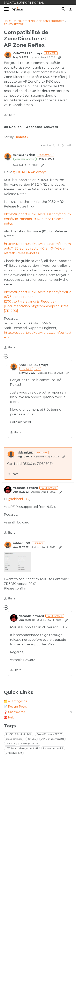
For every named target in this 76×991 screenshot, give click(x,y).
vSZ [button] (10, 743)
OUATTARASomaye (27, 53)
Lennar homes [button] (53, 748)
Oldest (21, 137)
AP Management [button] (52, 738)
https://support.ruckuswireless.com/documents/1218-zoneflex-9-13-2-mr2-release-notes (37, 218)
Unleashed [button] (14, 752)
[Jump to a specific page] (69, 145)
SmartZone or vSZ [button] (49, 734)
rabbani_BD (25, 452)
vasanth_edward (25, 488)
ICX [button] (31, 738)
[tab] (13, 127)
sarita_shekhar (24, 154)
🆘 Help (9, 717)
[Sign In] (70, 9)
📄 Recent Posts (15, 706)
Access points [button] (29, 743)
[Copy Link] (59, 57)
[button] (17, 562)
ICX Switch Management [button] (22, 748)
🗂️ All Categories (15, 701)
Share (9, 115)
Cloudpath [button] (14, 738)
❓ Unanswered (38, 712)
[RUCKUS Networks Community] (17, 9)
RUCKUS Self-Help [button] (18, 734)
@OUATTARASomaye (30, 172)
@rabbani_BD (18, 499)
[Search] (63, 9)
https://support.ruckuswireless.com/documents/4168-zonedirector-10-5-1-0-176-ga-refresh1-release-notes (37, 248)
